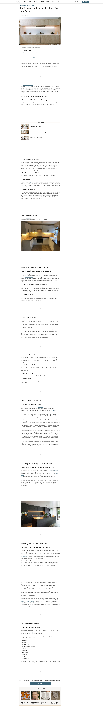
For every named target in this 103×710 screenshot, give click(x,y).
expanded (40, 407)
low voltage (50, 470)
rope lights (53, 444)
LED (53, 410)
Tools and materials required (45, 57)
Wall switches (24, 650)
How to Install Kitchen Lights (35, 126)
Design (33, 1)
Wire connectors (25, 658)
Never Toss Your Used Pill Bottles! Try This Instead (24, 702)
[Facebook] (74, 1)
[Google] (79, 1)
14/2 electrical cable (26, 644)
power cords (33, 182)
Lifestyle (48, 1)
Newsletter (86, 1)
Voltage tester (24, 640)
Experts (52, 1)
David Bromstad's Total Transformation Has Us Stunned (35, 702)
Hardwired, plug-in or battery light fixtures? (31, 57)
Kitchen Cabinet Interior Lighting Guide (38, 137)
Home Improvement (27, 1)
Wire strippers (24, 656)
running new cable (29, 277)
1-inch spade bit (25, 652)
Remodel (28, 5)
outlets (23, 587)
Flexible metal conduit (26, 646)
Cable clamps (24, 648)
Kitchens (33, 5)
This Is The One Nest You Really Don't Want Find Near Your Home (55, 702)
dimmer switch (24, 556)
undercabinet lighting (28, 85)
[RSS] (80, 1)
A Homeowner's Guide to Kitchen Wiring (38, 132)
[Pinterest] (75, 1)
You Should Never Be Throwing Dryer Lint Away (45, 702)
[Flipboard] (77, 1)
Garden (42, 1)
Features (58, 1)
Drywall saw (24, 654)
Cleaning (38, 1)
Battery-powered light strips (27, 601)
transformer (28, 218)
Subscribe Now (39, 683)
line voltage (56, 470)
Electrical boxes (25, 642)
